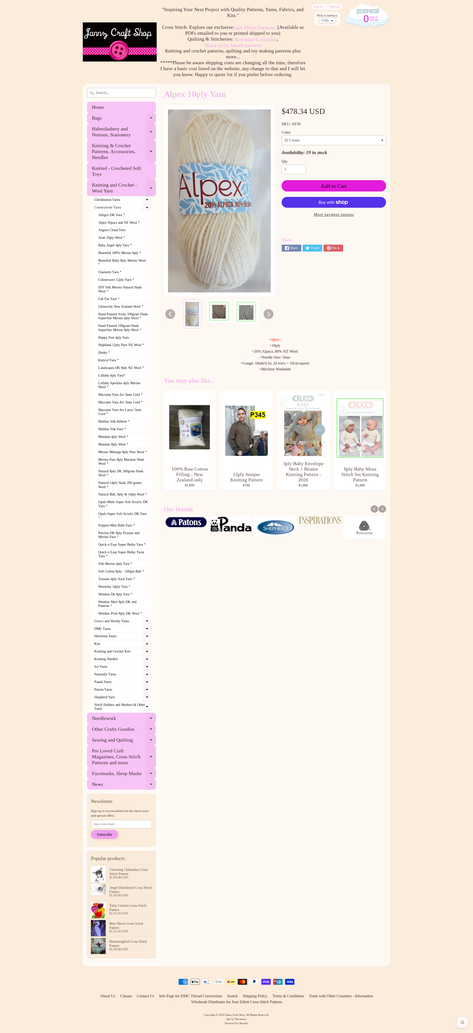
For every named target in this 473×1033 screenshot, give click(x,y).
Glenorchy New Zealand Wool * (120, 306)
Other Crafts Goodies (124, 730)
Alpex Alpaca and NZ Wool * (119, 222)
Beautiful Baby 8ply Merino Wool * (122, 262)
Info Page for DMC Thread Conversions (190, 996)
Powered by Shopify (236, 1023)
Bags (124, 119)
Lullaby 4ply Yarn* (111, 375)
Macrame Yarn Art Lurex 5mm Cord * (119, 412)
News (124, 785)
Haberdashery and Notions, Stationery (124, 132)
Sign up (334, 6)
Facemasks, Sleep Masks (124, 775)
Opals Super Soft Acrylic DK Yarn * (122, 516)
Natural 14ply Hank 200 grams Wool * (119, 485)
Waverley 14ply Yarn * (114, 586)
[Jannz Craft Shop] (120, 42)
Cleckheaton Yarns (123, 201)
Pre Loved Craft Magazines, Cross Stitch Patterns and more (124, 756)
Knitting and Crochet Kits (123, 652)
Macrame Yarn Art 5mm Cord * (120, 402)
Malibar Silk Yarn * (112, 429)
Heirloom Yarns (123, 637)
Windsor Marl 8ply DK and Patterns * (117, 604)
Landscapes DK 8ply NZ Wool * (121, 368)
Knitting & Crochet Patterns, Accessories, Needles (124, 151)
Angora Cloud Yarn (111, 230)
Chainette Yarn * (109, 272)
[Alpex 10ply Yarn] (192, 314)
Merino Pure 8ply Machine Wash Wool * (121, 461)
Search (232, 996)
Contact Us (145, 996)
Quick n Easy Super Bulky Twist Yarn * (121, 554)
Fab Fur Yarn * (108, 299)
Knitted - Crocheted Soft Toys (116, 171)
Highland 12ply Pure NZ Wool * (121, 345)
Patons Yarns (123, 691)
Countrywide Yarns (123, 208)
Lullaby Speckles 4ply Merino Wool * (119, 385)
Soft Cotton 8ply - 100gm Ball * (121, 571)
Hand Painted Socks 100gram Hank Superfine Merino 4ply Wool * (123, 316)
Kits (123, 645)
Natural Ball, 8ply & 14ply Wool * (122, 494)
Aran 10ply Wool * (111, 237)
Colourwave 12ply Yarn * (116, 280)
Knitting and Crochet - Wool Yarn (124, 188)
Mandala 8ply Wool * (113, 444)
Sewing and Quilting (124, 741)
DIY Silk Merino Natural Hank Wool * (120, 289)
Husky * (104, 352)
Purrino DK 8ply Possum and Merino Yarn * (118, 535)
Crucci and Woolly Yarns (123, 622)
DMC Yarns (123, 630)
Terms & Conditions (288, 996)
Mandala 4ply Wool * (113, 437)
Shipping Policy (255, 996)
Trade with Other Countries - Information (341, 996)
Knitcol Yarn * (108, 360)
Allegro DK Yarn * (111, 215)
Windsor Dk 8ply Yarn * (115, 594)
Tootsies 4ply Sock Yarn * (116, 579)
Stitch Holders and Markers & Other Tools (123, 707)
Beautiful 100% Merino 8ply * (119, 253)
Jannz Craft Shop (235, 1014)
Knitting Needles (123, 660)
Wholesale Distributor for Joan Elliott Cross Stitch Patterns (236, 1002)
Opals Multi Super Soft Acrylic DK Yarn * (123, 504)
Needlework (124, 719)
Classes (126, 996)
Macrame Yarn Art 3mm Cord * (120, 395)
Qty (284, 161)
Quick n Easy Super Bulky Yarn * (122, 544)
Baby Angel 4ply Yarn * (115, 245)
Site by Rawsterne (236, 1018)
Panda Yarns (123, 683)
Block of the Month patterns (233, 45)
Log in (318, 6)
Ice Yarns (123, 668)
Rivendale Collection (256, 39)
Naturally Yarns (123, 675)
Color (286, 132)
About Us (107, 996)
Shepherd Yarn (123, 698)
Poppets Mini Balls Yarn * (116, 525)
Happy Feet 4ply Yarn (113, 337)
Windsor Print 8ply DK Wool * (120, 613)
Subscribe (104, 834)
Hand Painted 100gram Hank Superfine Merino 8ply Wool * (119, 328)
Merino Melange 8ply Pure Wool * (122, 452)
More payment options (334, 214)
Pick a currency (327, 15)
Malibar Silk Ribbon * (114, 421)
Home (98, 107)
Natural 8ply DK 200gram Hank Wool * (120, 473)
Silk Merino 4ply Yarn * (115, 564)
